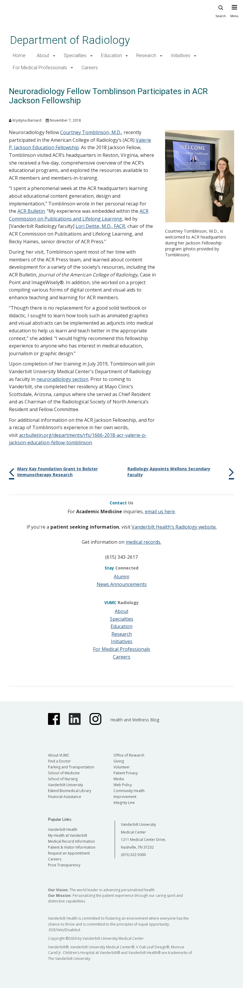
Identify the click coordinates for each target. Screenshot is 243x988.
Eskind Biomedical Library (69, 790)
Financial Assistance (64, 796)
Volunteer (121, 767)
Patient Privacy (125, 772)
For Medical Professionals (40, 67)
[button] (54, 56)
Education (111, 55)
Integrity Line (124, 802)
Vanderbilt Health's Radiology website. (174, 527)
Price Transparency (64, 865)
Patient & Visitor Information (71, 847)
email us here (160, 511)
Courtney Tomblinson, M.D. (90, 132)
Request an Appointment (69, 853)
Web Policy (122, 784)
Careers (89, 67)
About (43, 55)
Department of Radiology (70, 40)
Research (146, 55)
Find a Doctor (59, 761)
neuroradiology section (62, 379)
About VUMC (58, 755)
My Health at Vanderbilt (67, 835)
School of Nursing (63, 778)
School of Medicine (64, 772)
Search (220, 16)
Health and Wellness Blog (134, 720)
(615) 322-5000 (133, 854)
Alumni (121, 576)
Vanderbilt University (65, 784)
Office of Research (128, 755)
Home (19, 55)
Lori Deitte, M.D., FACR (100, 226)
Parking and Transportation (71, 767)
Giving (118, 761)
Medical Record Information (71, 841)
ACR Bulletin (31, 211)
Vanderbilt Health (62, 829)
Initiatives (180, 55)
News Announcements (122, 584)
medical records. (143, 542)
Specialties (75, 55)
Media (118, 778)
